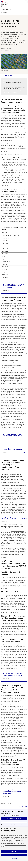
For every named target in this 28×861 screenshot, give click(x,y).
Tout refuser (14, 855)
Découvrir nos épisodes (14, 818)
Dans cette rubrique (7, 75)
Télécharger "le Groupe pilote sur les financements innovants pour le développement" (13, 285)
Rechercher (22, 2)
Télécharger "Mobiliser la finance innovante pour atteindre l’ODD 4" (12, 435)
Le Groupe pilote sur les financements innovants (12, 82)
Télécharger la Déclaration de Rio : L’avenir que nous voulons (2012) (12, 674)
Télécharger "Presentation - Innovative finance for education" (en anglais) (14, 448)
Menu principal (26, 2)
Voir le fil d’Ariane (4, 12)
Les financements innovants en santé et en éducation (13, 84)
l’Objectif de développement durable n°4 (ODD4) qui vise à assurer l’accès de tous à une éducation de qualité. (13, 427)
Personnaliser (14, 858)
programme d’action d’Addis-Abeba (9, 701)
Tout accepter (14, 851)
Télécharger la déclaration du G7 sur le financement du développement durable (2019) (14, 791)
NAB (20, 493)
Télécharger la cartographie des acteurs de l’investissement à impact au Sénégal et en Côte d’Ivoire (14, 518)
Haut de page (23, 806)
